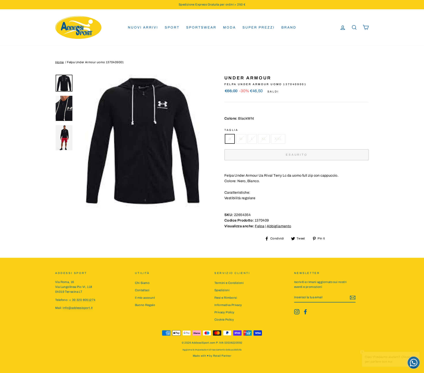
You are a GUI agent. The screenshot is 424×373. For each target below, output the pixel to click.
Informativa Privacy (228, 305)
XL (263, 139)
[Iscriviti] (353, 297)
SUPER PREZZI (258, 27)
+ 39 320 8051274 (82, 300)
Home (59, 62)
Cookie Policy (224, 319)
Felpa (259, 226)
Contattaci (142, 290)
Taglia (231, 130)
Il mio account (145, 297)
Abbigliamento (279, 226)
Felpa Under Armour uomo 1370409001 (95, 62)
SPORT (172, 27)
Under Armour (247, 77)
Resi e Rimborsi (225, 297)
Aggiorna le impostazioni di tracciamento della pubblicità (212, 349)
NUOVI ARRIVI (143, 27)
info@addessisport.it (78, 308)
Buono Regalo (145, 305)
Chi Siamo (142, 283)
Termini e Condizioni (229, 283)
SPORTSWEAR (201, 27)
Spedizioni (221, 290)
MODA (229, 27)
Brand (288, 27)
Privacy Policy (224, 312)
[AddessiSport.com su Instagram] (296, 311)
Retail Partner (222, 355)
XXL (278, 139)
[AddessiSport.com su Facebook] (305, 311)
